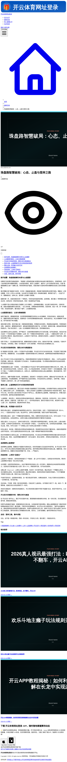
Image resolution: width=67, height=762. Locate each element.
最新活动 (7, 19)
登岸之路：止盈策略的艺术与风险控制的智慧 (18, 263)
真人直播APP (8, 22)
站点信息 (7, 24)
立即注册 (6, 27)
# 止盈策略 (28, 525)
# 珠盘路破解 (5, 525)
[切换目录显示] (1, 253)
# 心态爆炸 (17, 525)
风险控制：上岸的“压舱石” (12, 269)
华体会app (19, 759)
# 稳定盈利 (42, 525)
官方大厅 (7, 17)
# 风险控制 (56, 525)
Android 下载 (11, 745)
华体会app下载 (11, 759)
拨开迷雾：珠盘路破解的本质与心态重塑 (16, 257)
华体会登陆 (47, 759)
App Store (4, 745)
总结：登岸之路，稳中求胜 (12, 273)
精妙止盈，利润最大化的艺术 (13, 265)
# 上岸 (23, 525)
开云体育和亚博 (27, 759)
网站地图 (28, 749)
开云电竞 (41, 759)
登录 (2, 27)
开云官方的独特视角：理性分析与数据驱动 (17, 261)
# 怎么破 (11, 525)
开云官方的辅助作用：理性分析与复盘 (16, 271)
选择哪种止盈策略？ (10, 267)
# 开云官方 (35, 525)
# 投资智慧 (49, 525)
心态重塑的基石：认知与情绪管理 (14, 259)
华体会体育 (35, 759)
